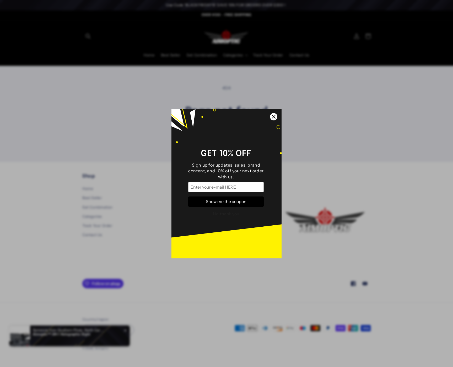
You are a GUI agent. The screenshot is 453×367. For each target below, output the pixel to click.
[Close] (273, 116)
